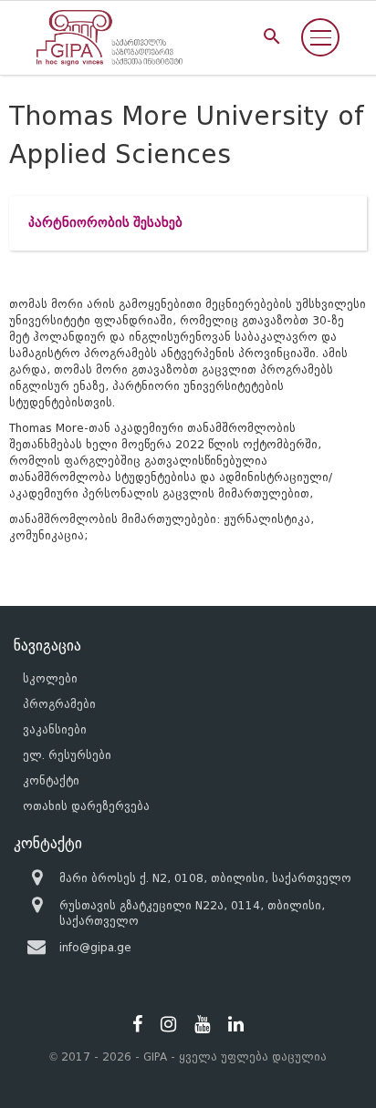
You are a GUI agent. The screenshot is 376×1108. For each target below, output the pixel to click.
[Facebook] (137, 1024)
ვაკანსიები (55, 729)
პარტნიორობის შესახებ (105, 223)
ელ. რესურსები (67, 755)
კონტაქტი (51, 780)
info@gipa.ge (95, 947)
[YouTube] (202, 1024)
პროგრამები (59, 704)
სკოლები (50, 678)
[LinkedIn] (236, 1024)
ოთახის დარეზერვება (86, 806)
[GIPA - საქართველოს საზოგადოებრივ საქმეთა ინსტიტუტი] (110, 38)
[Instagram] (168, 1024)
